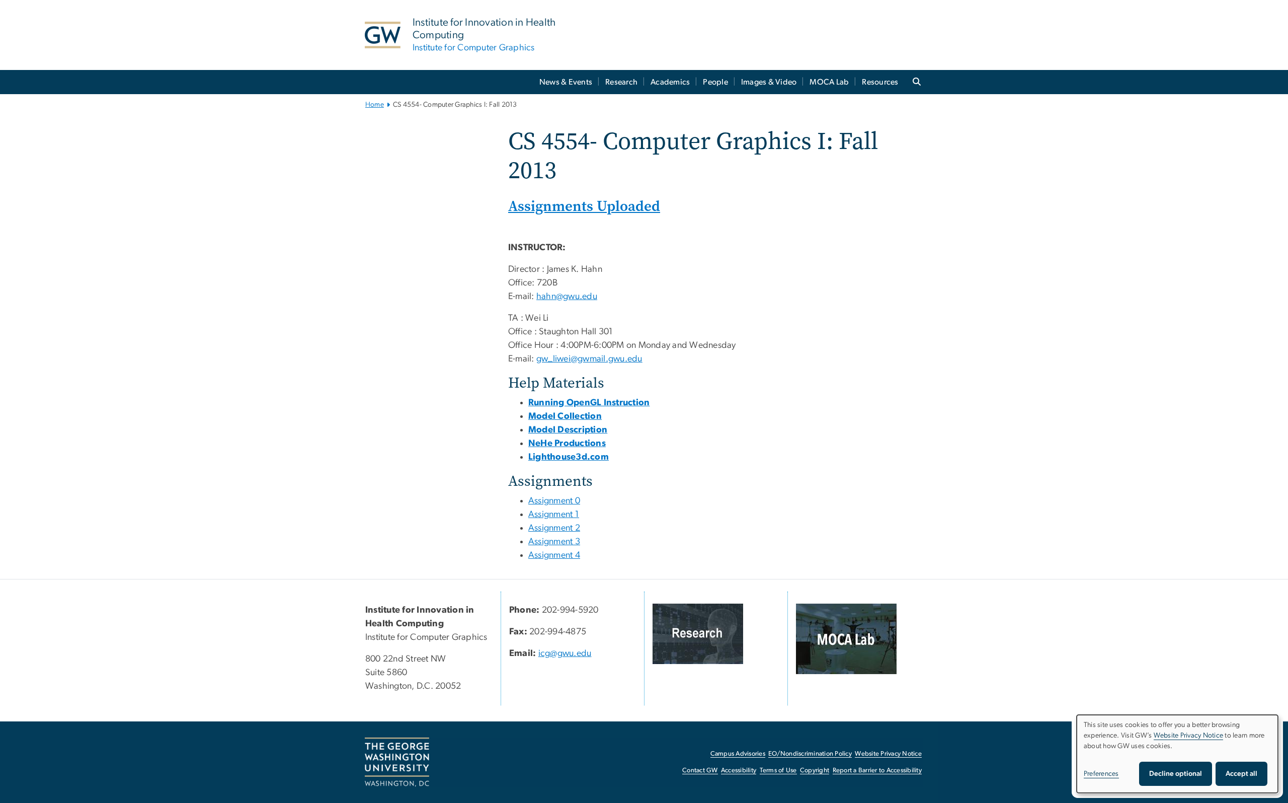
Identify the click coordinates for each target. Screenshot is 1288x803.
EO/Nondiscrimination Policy (810, 754)
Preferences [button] (1101, 773)
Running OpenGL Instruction (589, 402)
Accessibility (738, 770)
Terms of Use (778, 770)
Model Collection (565, 416)
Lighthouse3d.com (568, 457)
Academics (670, 82)
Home (374, 104)
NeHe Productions (567, 443)
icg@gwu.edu (565, 653)
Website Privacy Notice (888, 754)
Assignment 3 (554, 541)
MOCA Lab (829, 82)
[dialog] (1177, 754)
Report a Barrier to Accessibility (877, 770)
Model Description (567, 429)
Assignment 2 (554, 528)
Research (621, 82)
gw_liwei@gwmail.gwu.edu (589, 358)
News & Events (565, 82)
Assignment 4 (554, 555)
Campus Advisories (737, 754)
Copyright (814, 770)
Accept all (1241, 773)
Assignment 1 (553, 514)
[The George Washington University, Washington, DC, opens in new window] (397, 762)
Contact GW (700, 770)
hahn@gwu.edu (566, 296)
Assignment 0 (554, 500)
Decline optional (1175, 773)
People (715, 82)
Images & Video (769, 82)
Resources (880, 82)
